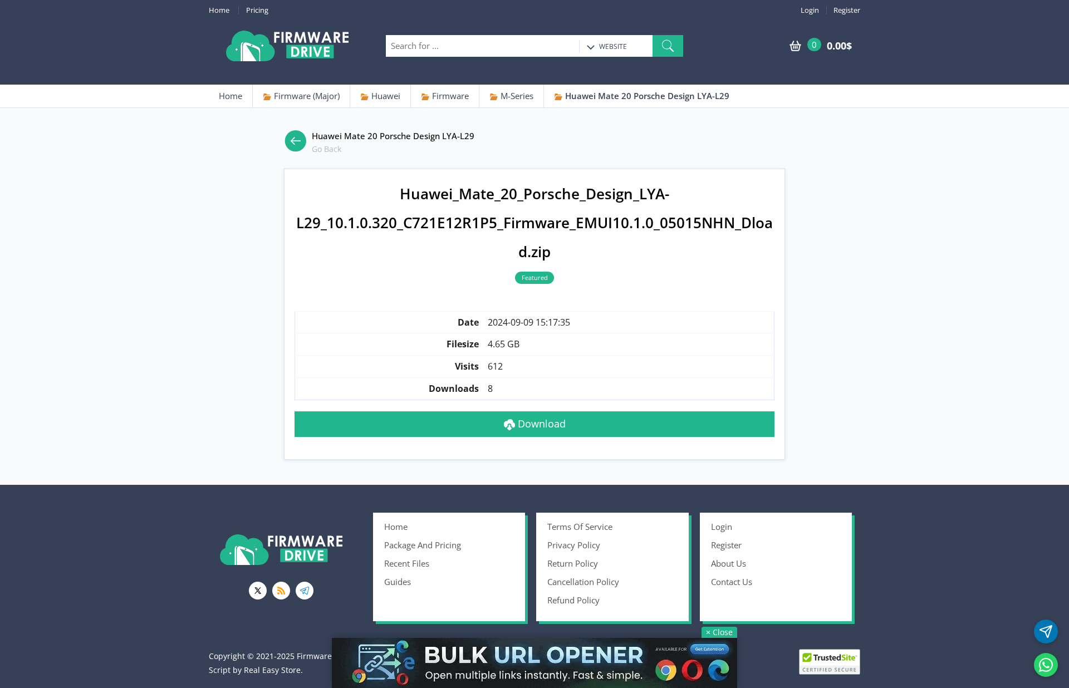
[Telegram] (304, 590)
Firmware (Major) (306, 95)
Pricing (257, 10)
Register (846, 10)
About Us (728, 563)
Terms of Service (579, 526)
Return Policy (572, 563)
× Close (719, 632)
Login (810, 10)
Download (540, 423)
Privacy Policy (573, 545)
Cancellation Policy (583, 581)
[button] (668, 46)
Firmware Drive (287, 46)
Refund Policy (573, 600)
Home (219, 10)
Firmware (449, 95)
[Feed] (281, 590)
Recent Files (406, 563)
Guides (397, 581)
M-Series (515, 95)
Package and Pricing (422, 545)
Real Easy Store (272, 670)
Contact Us (731, 581)
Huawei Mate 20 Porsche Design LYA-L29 (646, 95)
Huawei (384, 95)
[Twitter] (258, 590)
